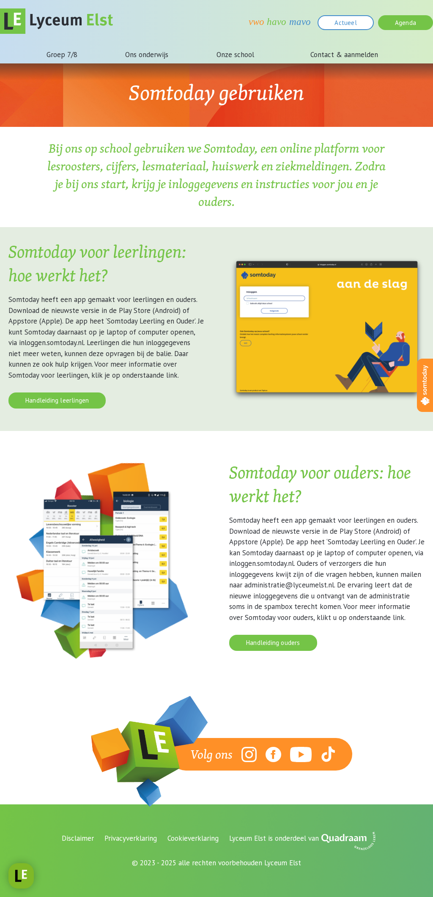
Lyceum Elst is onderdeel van (274, 838)
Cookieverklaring (193, 838)
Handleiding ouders (273, 643)
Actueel (345, 23)
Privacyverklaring (130, 838)
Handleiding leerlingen (57, 400)
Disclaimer (78, 838)
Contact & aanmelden (344, 54)
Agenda (405, 23)
